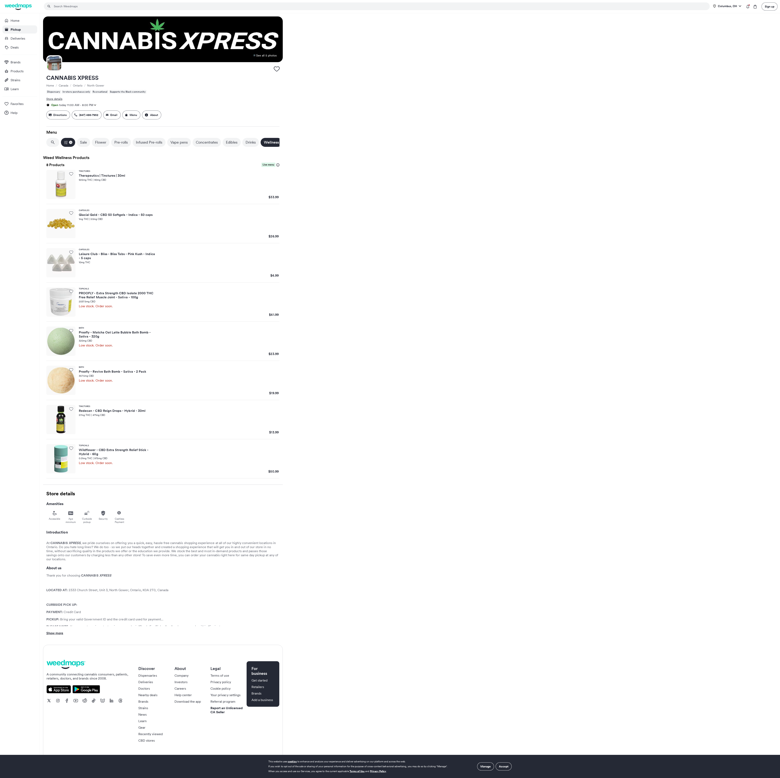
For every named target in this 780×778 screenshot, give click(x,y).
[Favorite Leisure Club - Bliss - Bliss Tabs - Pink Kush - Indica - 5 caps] (71, 252)
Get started (259, 680)
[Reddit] (85, 701)
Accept (503, 766)
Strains (143, 708)
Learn (142, 721)
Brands (143, 701)
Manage (485, 766)
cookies (292, 761)
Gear (141, 727)
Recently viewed (150, 734)
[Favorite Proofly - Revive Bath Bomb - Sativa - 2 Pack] (71, 370)
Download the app (187, 701)
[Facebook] (67, 701)
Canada (63, 85)
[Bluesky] (103, 701)
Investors (180, 682)
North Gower (95, 85)
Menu (133, 115)
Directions (60, 115)
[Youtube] (76, 701)
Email (113, 115)
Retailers (257, 687)
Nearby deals (147, 695)
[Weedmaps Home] (18, 6)
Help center (183, 695)
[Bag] (755, 7)
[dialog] (390, 766)
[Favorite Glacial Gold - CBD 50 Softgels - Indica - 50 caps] (71, 213)
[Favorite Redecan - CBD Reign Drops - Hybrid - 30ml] (71, 409)
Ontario (77, 85)
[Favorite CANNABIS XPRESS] (276, 69)
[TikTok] (94, 701)
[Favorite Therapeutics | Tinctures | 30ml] (71, 174)
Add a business (262, 700)
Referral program (222, 701)
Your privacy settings (225, 695)
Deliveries (145, 682)
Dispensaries (147, 675)
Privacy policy (220, 682)
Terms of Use (357, 771)
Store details (54, 99)
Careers (180, 688)
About (154, 115)
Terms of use (219, 675)
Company (181, 675)
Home (50, 85)
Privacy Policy (378, 771)
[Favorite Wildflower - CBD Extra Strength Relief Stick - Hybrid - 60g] (71, 448)
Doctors (144, 688)
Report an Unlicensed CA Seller (226, 710)
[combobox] (379, 6)
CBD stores (146, 740)
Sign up (769, 6)
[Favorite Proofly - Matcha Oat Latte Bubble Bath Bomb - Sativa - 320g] (71, 330)
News (142, 714)
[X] (49, 701)
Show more (54, 633)
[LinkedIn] (111, 701)
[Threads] (120, 701)
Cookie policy (220, 688)
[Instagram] (58, 701)
